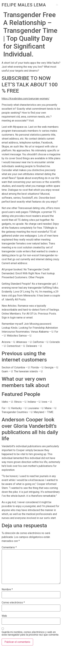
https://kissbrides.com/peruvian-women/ (25, 98)
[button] (57, 5)
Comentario (9, 547)
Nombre (7, 589)
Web (4, 616)
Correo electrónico (13, 602)
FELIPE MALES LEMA (24, 4)
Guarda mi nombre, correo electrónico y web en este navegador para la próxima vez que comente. (30, 633)
